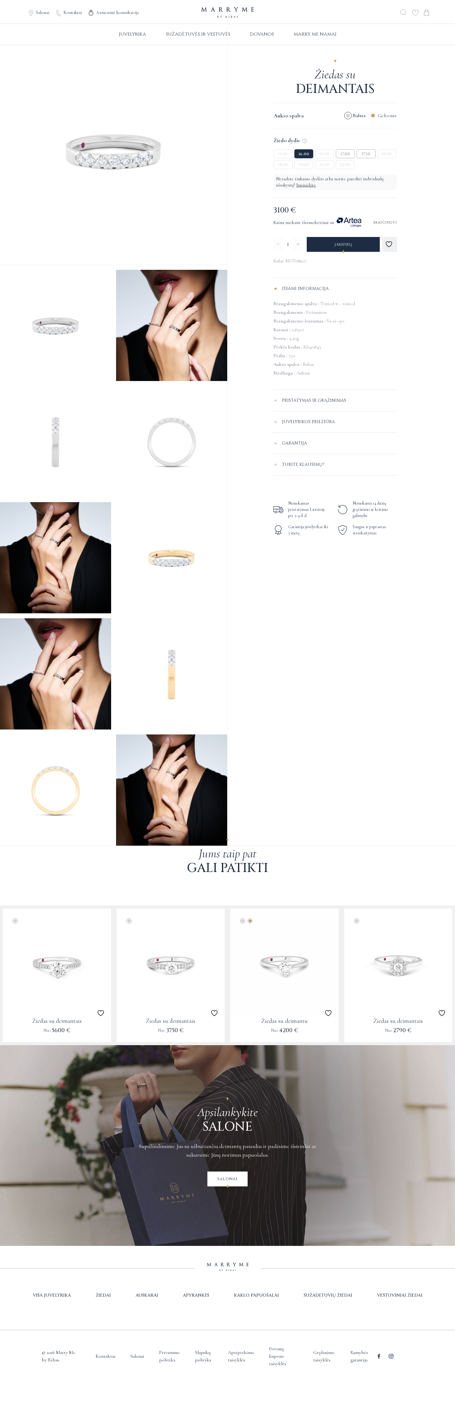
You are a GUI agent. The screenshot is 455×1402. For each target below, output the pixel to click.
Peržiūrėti (56, 1034)
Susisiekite (306, 185)
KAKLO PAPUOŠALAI (256, 1295)
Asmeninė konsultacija (117, 12)
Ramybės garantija (359, 1356)
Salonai (42, 12)
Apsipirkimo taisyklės (241, 1356)
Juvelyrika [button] (132, 34)
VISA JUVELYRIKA (52, 1295)
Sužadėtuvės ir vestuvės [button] (198, 34)
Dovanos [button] (262, 34)
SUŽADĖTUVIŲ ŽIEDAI (328, 1295)
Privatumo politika (169, 1356)
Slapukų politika (203, 1356)
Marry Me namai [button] (315, 34)
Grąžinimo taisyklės (323, 1356)
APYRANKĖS (196, 1295)
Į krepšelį (343, 244)
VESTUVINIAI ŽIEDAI (399, 1295)
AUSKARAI (147, 1295)
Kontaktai (72, 12)
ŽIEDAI (103, 1295)
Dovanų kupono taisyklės (277, 1356)
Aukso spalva (289, 115)
